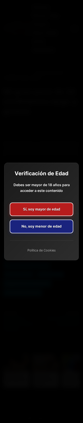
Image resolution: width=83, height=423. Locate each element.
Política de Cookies (41, 250)
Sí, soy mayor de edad (41, 209)
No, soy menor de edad (41, 226)
